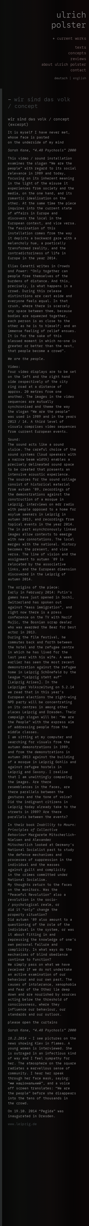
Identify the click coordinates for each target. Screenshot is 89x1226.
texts (80, 47)
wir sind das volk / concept (39, 103)
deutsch (60, 78)
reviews (78, 58)
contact (78, 70)
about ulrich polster (63, 64)
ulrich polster (68, 20)
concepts (77, 53)
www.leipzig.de (22, 1124)
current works (71, 38)
